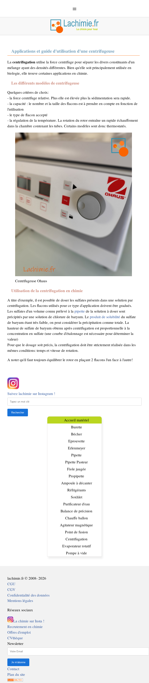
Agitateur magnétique (76, 524)
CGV (11, 589)
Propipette (76, 475)
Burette (76, 426)
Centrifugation (76, 538)
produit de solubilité (105, 316)
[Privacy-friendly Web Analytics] (15, 680)
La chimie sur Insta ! (28, 620)
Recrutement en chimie (25, 626)
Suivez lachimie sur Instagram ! (31, 393)
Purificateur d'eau (76, 503)
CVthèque (15, 637)
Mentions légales (20, 600)
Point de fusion (76, 531)
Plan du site (16, 674)
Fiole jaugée (76, 468)
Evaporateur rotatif (76, 545)
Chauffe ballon (76, 517)
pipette (79, 311)
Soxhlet (76, 496)
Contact (13, 668)
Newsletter (15, 643)
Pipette (76, 454)
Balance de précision (76, 510)
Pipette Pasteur (76, 461)
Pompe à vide (76, 552)
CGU (11, 583)
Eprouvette (76, 440)
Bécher (76, 433)
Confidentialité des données (28, 595)
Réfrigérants (76, 489)
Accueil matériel (76, 419)
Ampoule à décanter (76, 482)
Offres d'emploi (19, 632)
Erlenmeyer (76, 447)
